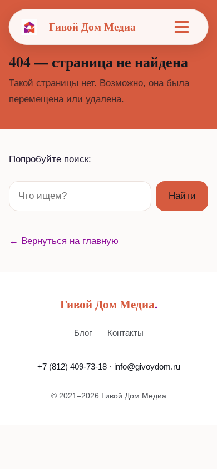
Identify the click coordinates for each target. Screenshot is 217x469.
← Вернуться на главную (64, 241)
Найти (182, 196)
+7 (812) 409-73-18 (72, 366)
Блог (83, 332)
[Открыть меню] (182, 27)
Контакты (125, 332)
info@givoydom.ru (147, 366)
